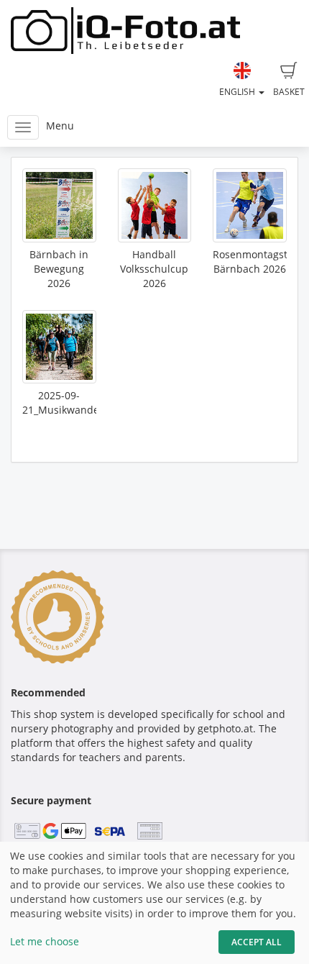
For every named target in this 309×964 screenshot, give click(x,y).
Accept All (256, 942)
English (238, 92)
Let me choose (44, 941)
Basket (289, 92)
